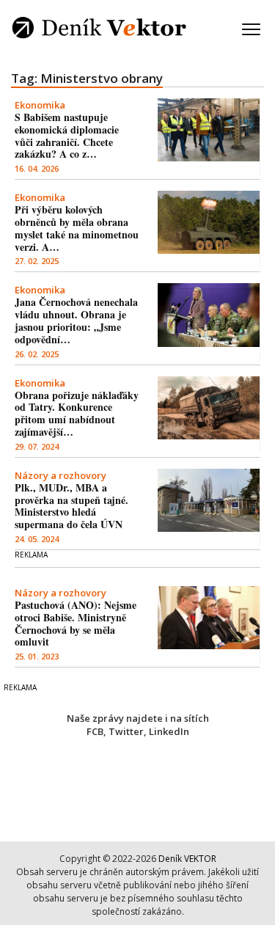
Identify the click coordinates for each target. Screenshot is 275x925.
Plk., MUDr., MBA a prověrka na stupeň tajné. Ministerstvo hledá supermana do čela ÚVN (71, 506)
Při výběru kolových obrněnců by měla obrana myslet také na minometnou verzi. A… (77, 228)
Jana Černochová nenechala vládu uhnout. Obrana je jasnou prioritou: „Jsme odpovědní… (76, 320)
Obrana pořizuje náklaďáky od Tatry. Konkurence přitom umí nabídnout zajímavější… (77, 413)
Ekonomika (40, 104)
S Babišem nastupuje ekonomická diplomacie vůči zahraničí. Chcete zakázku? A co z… (67, 135)
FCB (95, 731)
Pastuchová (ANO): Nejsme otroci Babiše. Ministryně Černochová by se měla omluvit (75, 623)
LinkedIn (169, 731)
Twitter (126, 731)
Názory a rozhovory (60, 475)
